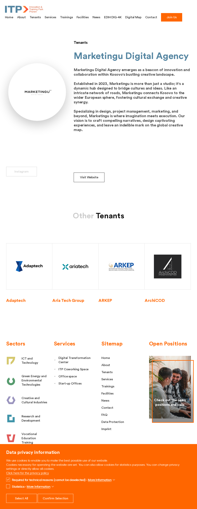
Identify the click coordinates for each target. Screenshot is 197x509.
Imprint (106, 429)
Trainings (66, 17)
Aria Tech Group (68, 301)
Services (50, 17)
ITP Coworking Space (73, 369)
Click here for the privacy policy (27, 473)
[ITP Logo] (24, 9)
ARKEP (105, 301)
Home (9, 17)
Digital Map (133, 17)
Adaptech (16, 301)
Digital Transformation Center (74, 360)
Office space (67, 376)
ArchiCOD (155, 301)
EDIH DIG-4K (112, 17)
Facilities (82, 17)
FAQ (104, 414)
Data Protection (112, 421)
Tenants (35, 17)
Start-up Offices (69, 383)
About (21, 17)
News (96, 17)
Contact (151, 17)
